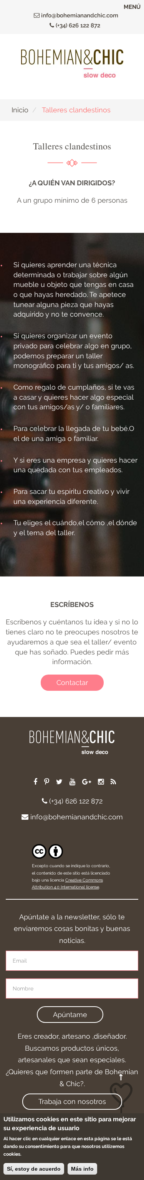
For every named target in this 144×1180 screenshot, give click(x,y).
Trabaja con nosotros (72, 1101)
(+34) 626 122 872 (77, 25)
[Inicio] (72, 63)
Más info (82, 1169)
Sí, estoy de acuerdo (34, 1169)
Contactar (72, 682)
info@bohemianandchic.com (79, 15)
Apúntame (70, 1014)
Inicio (20, 110)
